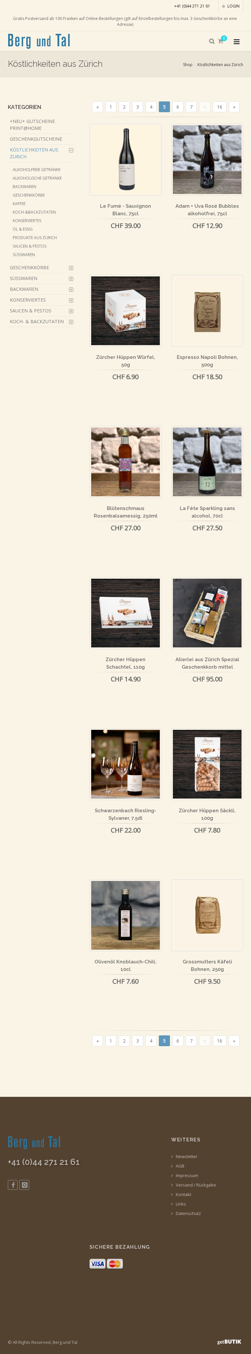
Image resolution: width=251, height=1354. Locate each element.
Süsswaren (24, 254)
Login (233, 6)
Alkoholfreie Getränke (36, 169)
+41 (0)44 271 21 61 (192, 6)
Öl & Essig (23, 229)
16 (219, 107)
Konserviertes (27, 220)
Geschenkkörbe (29, 195)
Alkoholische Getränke (37, 178)
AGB (179, 1166)
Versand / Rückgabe (195, 1185)
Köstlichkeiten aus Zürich (220, 64)
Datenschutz (188, 1213)
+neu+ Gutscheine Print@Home (32, 124)
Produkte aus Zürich (35, 237)
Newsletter (186, 1156)
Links (180, 1204)
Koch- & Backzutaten (37, 321)
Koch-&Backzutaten (34, 212)
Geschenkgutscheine (36, 139)
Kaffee (19, 203)
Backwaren (24, 186)
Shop (187, 64)
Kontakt (183, 1194)
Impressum (186, 1175)
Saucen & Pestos (29, 246)
